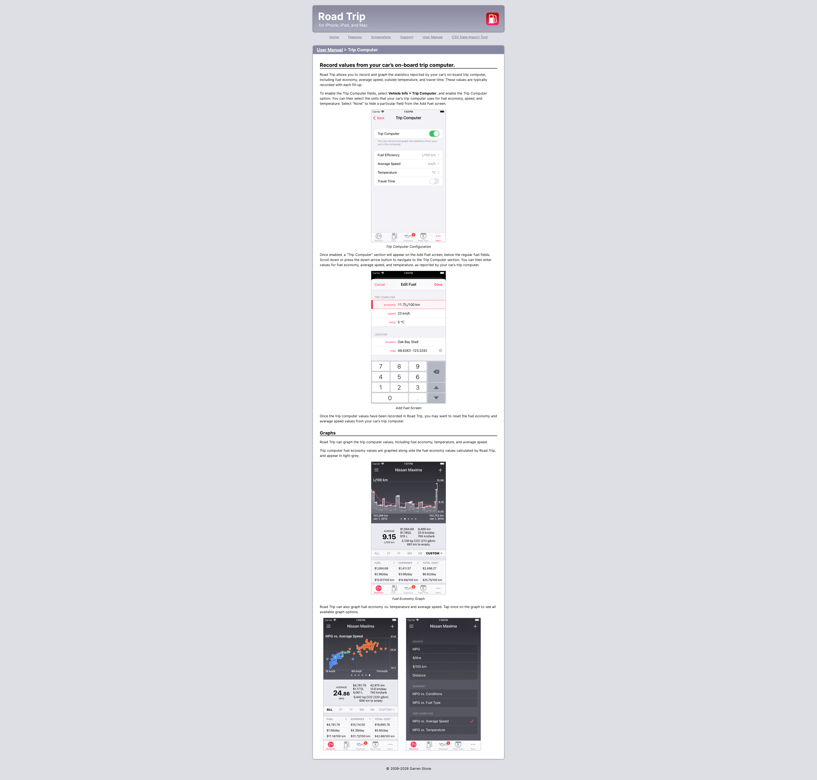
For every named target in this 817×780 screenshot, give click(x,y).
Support (406, 37)
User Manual (433, 37)
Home (334, 37)
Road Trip (342, 16)
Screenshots (381, 37)
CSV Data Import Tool (470, 37)
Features (355, 37)
